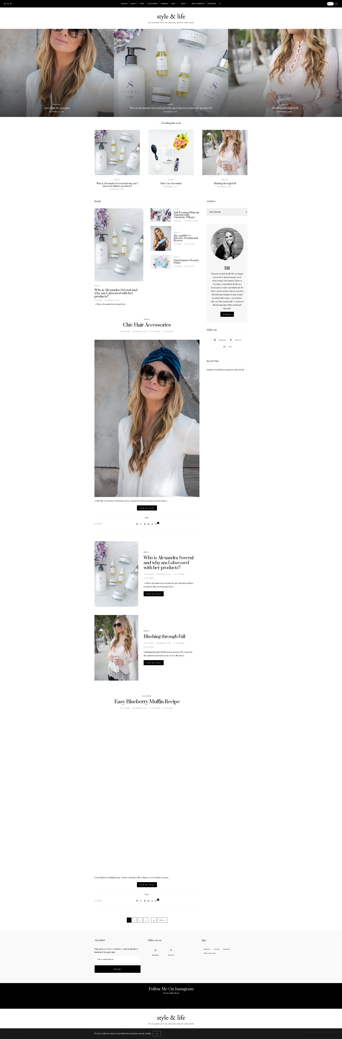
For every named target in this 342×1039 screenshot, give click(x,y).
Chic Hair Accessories (147, 325)
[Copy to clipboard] (152, 524)
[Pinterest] (10, 3)
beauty (134, 4)
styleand (98, 300)
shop (173, 4)
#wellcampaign (198, 4)
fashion (124, 4)
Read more (227, 314)
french (217, 949)
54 (154, 920)
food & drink (152, 4)
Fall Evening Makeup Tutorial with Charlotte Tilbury (186, 215)
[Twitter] (141, 524)
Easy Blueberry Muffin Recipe (147, 701)
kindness (164, 4)
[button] (4, 73)
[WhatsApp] (148, 524)
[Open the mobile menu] (336, 4)
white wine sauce (210, 953)
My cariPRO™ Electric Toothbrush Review (186, 238)
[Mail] (8, 3)
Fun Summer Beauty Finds (186, 261)
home (142, 4)
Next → (162, 920)
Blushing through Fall (171, 183)
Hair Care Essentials (117, 183)
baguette (207, 949)
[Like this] (156, 524)
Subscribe (211, 4)
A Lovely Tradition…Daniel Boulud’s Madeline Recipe (225, 185)
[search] (220, 3)
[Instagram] (5, 3)
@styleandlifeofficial (171, 993)
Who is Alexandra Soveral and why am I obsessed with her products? (115, 293)
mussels (227, 949)
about (183, 4)
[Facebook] (137, 524)
